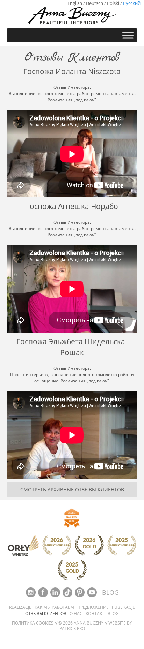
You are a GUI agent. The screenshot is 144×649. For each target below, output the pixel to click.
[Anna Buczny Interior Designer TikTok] (68, 592)
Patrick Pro (72, 629)
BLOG (110, 592)
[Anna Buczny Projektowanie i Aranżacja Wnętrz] (72, 16)
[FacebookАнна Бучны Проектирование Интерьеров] (43, 592)
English (74, 3)
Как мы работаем (54, 607)
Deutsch (94, 3)
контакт (95, 613)
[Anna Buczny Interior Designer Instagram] (31, 592)
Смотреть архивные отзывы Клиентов (72, 489)
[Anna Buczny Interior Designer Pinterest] (80, 592)
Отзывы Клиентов (45, 613)
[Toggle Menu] (128, 35)
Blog (113, 613)
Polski (113, 3)
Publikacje (123, 607)
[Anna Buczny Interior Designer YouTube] (92, 592)
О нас (76, 613)
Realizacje (20, 607)
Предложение (93, 607)
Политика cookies (32, 623)
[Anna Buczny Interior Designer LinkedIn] (56, 592)
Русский (132, 3)
